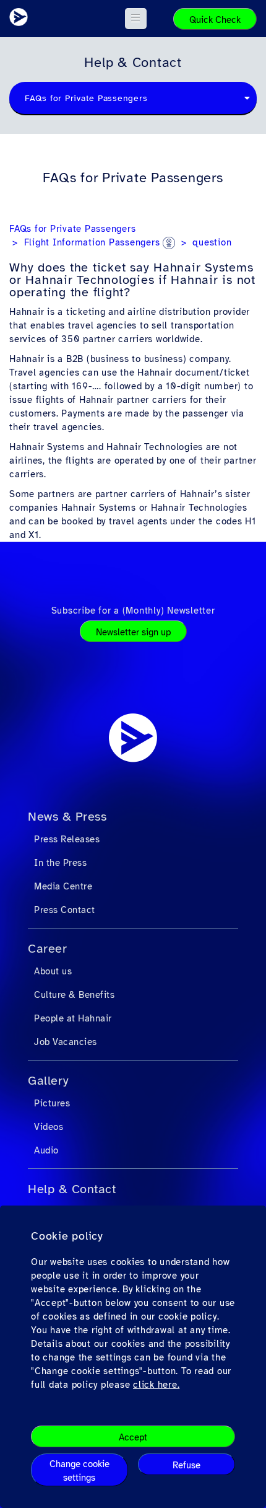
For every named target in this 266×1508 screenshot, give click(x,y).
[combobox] (133, 98)
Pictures (52, 1103)
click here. (156, 1384)
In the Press (60, 862)
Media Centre (63, 886)
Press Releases (67, 839)
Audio (46, 1150)
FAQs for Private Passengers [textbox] (86, 98)
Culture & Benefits (74, 994)
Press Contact (64, 909)
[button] (136, 18)
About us (53, 971)
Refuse (186, 1465)
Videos (48, 1126)
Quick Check (215, 19)
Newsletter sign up (133, 632)
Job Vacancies (65, 1041)
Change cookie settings (79, 1470)
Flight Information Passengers (93, 242)
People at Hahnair (73, 1018)
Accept (133, 1437)
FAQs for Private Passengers (72, 228)
